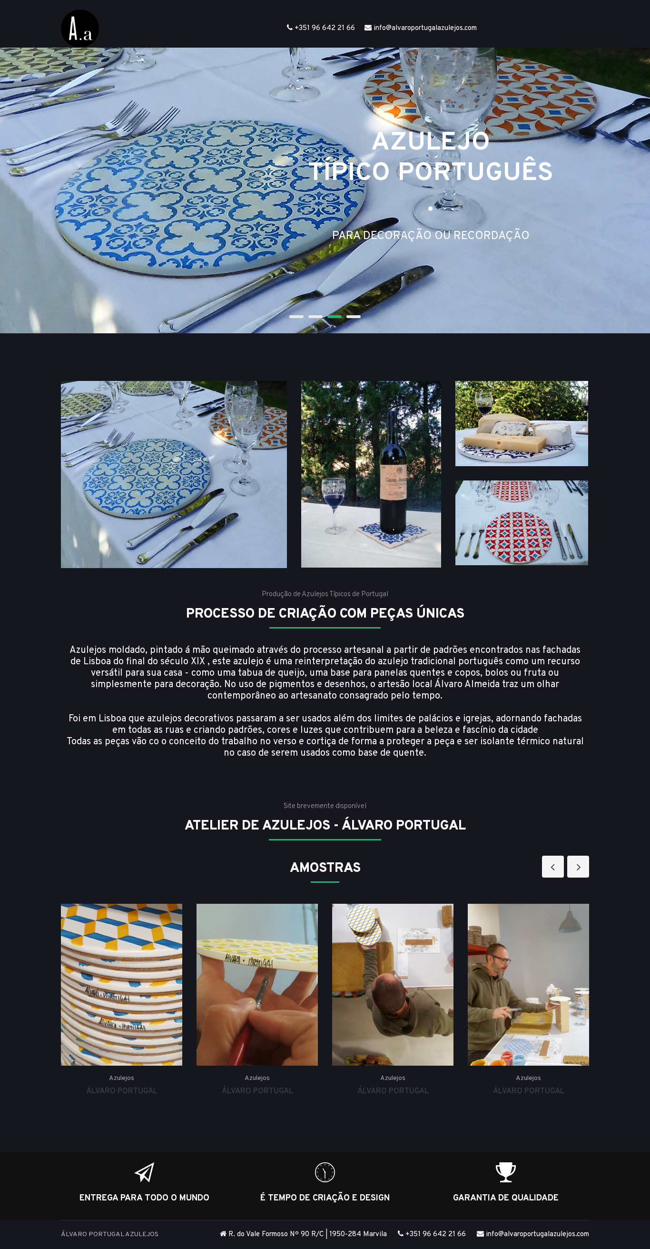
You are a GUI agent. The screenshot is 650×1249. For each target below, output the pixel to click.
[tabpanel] (325, 190)
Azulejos (121, 1078)
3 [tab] (334, 316)
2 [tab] (315, 316)
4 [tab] (353, 316)
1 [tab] (296, 316)
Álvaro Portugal (122, 1091)
